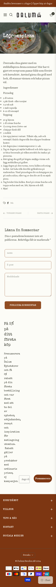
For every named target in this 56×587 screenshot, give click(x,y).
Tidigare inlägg (14, 213)
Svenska (26, 554)
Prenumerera (42, 478)
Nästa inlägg (43, 213)
